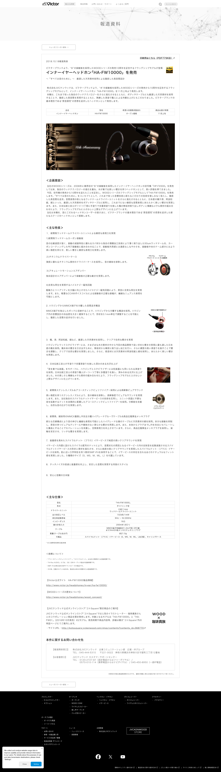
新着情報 (75, 735)
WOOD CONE (77, 703)
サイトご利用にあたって (191, 767)
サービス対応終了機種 (52, 738)
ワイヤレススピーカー (79, 707)
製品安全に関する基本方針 (147, 767)
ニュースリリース (78, 731)
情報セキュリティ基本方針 (124, 767)
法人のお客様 (170, 4)
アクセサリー (156, 697)
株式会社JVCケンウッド (108, 731)
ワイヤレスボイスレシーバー (137, 703)
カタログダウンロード (52, 744)
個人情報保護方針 (211, 767)
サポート (44, 728)
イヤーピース (104, 703)
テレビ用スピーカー (79, 713)
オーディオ (73, 697)
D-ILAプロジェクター (52, 700)
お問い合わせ (49, 731)
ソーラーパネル (49, 724)
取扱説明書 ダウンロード (53, 741)
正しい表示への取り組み (169, 767)
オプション (48, 703)
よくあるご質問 (122, 4)
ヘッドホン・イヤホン (105, 697)
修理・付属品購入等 (51, 735)
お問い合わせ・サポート (102, 4)
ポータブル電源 (47, 717)
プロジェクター (47, 697)
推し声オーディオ (78, 710)
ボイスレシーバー (130, 697)
